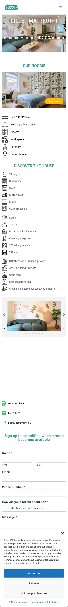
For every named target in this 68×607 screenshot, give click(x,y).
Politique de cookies (19, 602)
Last (38, 464)
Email (7, 472)
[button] (62, 533)
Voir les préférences (34, 593)
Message (9, 517)
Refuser (34, 583)
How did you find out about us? (25, 502)
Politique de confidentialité (44, 602)
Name (7, 453)
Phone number (13, 487)
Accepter (34, 573)
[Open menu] (60, 7)
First (4, 464)
